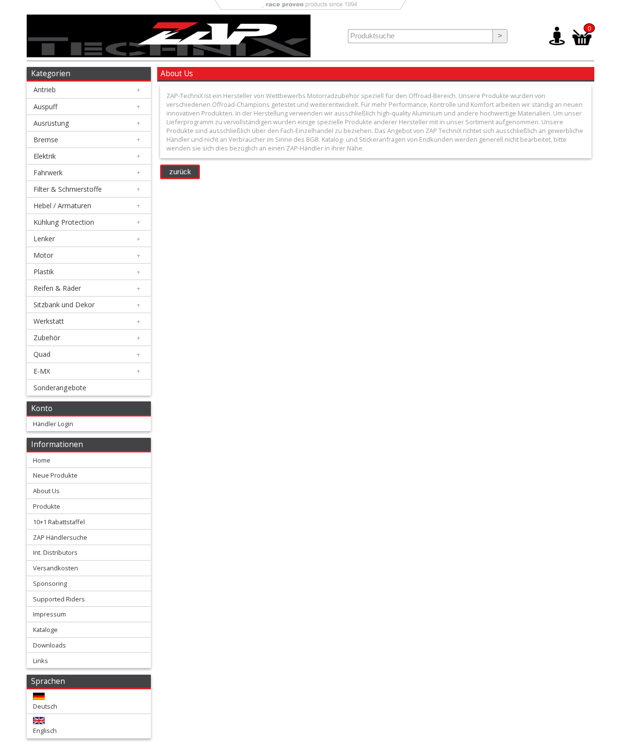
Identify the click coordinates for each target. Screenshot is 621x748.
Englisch (45, 730)
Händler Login (53, 423)
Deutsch (45, 706)
